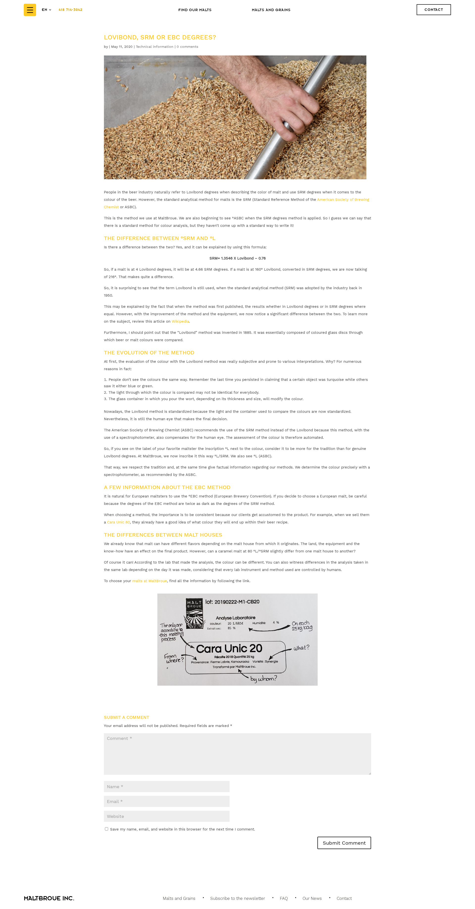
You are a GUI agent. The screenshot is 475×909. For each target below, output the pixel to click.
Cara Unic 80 (118, 522)
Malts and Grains (179, 898)
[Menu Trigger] (30, 10)
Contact (434, 10)
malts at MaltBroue (149, 581)
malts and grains (271, 10)
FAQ (284, 898)
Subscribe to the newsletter (237, 898)
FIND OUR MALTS (195, 10)
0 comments (187, 47)
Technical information (154, 47)
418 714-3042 (71, 9)
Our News (312, 898)
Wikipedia (180, 321)
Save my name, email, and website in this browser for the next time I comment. (182, 829)
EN (44, 9)
